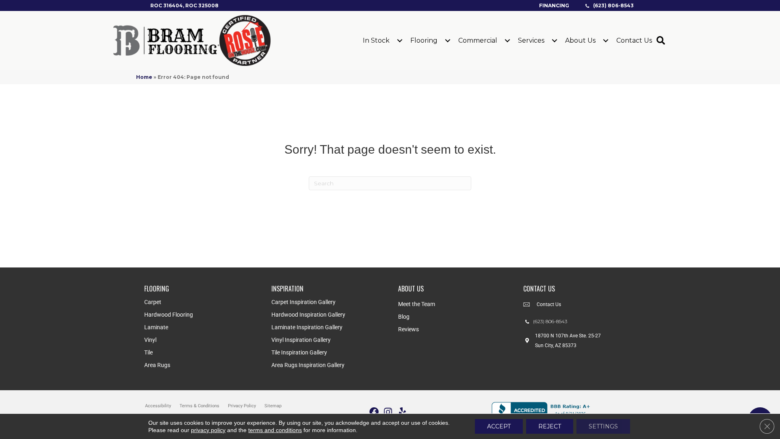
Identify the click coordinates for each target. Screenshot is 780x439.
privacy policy (208, 430)
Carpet (152, 302)
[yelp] (402, 412)
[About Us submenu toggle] (606, 40)
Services (531, 40)
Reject (549, 426)
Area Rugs (157, 365)
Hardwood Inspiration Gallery (308, 314)
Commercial (477, 40)
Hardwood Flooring (168, 314)
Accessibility (158, 406)
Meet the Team (416, 304)
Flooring (424, 40)
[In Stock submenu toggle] (400, 40)
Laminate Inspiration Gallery (306, 327)
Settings (603, 426)
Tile (148, 352)
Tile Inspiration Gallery (299, 352)
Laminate (156, 327)
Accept (499, 426)
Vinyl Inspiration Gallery (301, 340)
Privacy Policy (242, 406)
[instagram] (388, 412)
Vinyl (150, 340)
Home (144, 77)
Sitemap (273, 406)
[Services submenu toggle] (554, 40)
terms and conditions (275, 430)
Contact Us (634, 40)
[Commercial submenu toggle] (507, 40)
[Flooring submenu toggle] (448, 40)
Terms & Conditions (199, 406)
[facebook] (374, 412)
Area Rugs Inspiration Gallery (307, 365)
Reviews (408, 329)
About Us (580, 40)
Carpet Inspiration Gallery (303, 302)
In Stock (376, 40)
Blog (404, 316)
